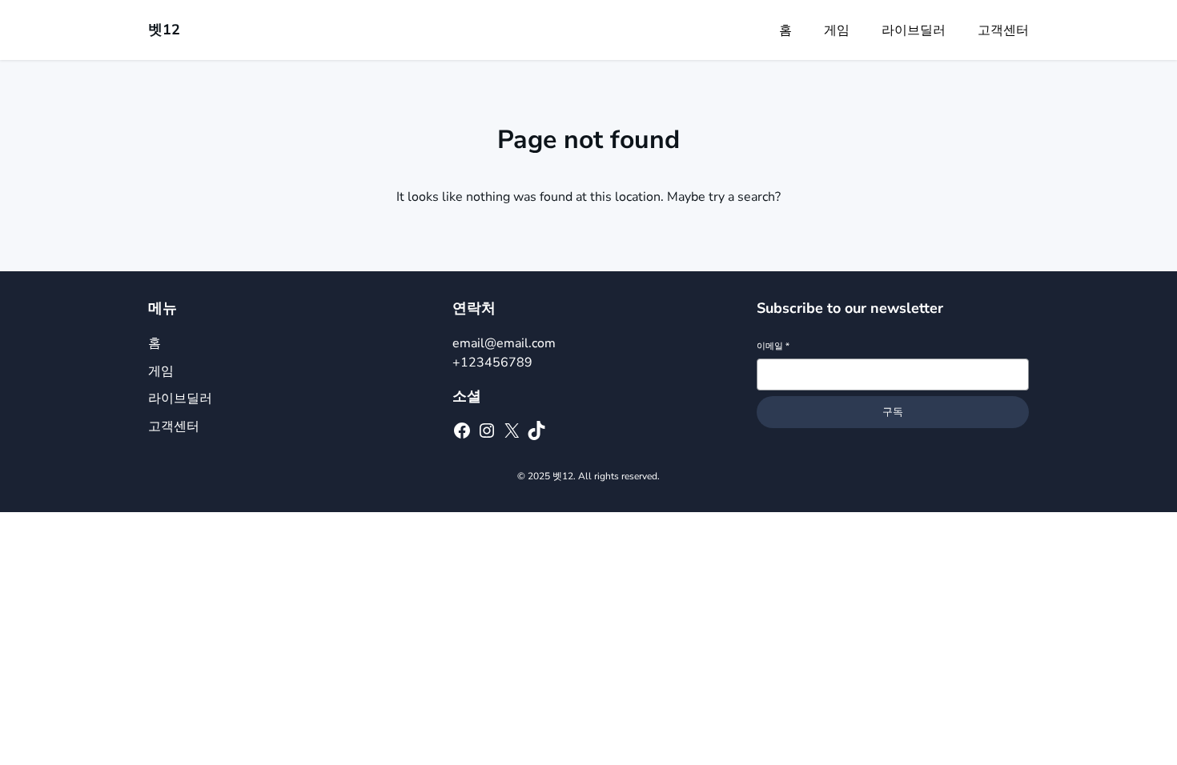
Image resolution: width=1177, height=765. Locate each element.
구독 (892, 412)
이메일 (773, 346)
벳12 (164, 29)
